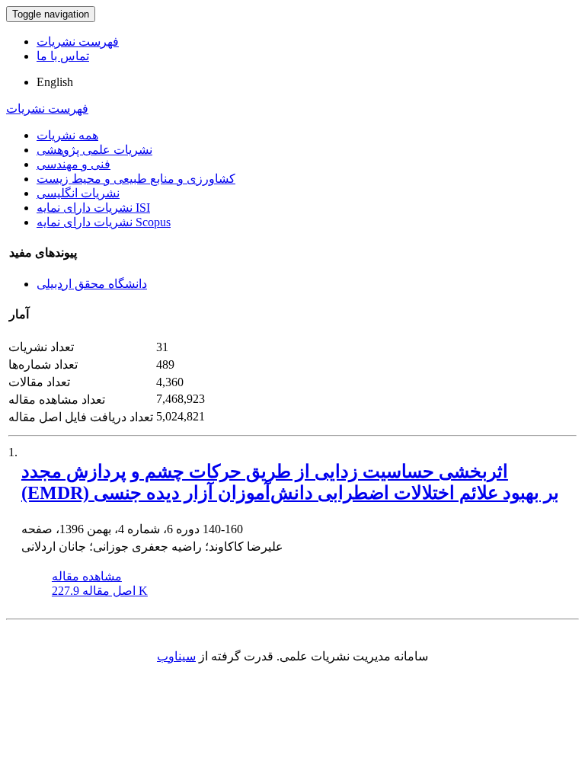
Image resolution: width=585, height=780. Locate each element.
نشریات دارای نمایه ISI (93, 207)
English (55, 81)
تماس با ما (63, 56)
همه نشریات (67, 135)
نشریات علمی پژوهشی (94, 149)
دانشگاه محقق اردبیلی (92, 283)
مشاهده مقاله (87, 576)
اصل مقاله (100, 590)
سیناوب (176, 656)
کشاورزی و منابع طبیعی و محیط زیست (136, 178)
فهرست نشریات (78, 41)
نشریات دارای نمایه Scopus (104, 222)
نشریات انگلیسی (78, 193)
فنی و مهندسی (73, 164)
